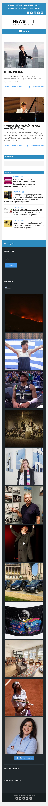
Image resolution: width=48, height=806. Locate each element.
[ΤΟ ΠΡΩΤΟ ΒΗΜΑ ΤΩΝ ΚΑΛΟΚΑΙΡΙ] (24, 582)
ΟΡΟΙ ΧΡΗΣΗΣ (23, 8)
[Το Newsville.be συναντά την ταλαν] (24, 466)
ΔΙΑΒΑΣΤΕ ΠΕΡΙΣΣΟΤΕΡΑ (14, 86)
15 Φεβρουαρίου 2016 (36, 146)
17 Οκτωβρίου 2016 (37, 87)
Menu (25, 31)
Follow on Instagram (26, 758)
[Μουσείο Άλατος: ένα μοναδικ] (24, 505)
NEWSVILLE (10, 5)
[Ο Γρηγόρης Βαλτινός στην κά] (24, 543)
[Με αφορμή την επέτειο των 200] (24, 428)
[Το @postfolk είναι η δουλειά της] (24, 620)
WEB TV (37, 5)
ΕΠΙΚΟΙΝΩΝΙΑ (12, 8)
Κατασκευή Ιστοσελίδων (20, 796)
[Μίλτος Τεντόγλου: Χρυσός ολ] (24, 351)
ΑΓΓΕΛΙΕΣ (19, 5)
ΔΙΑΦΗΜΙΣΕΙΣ (28, 5)
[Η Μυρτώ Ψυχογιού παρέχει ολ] (24, 735)
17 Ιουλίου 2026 (18, 192)
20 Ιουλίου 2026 (18, 177)
